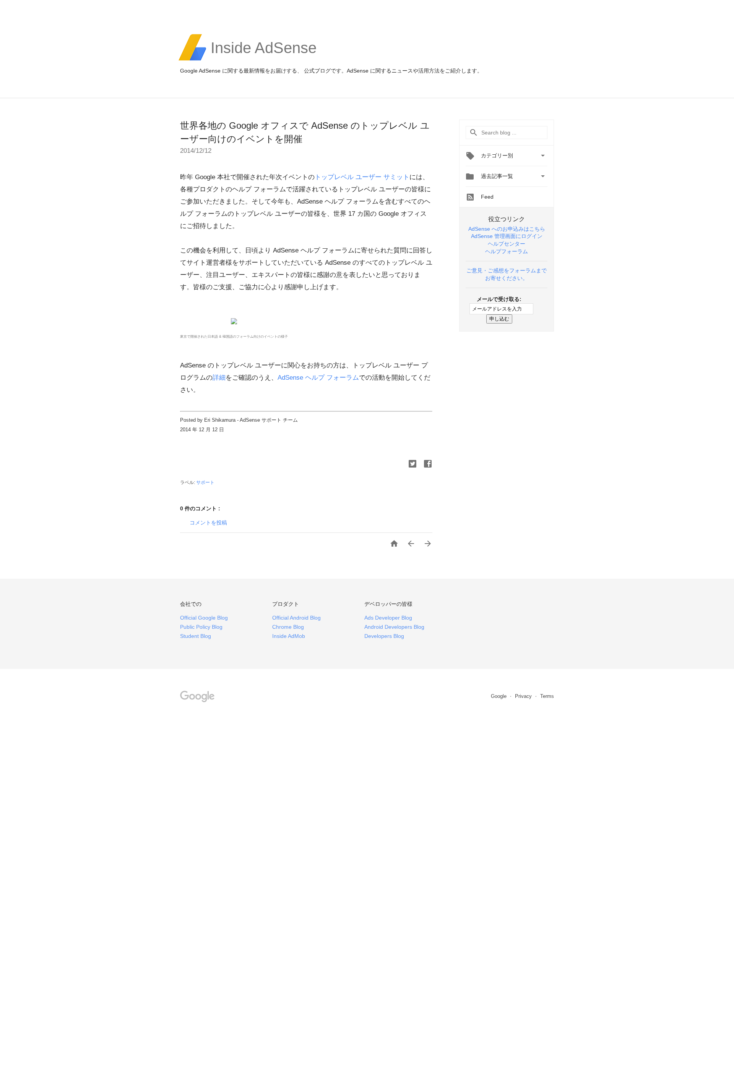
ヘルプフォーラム (506, 251)
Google (499, 696)
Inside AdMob (288, 636)
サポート (205, 482)
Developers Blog (384, 636)
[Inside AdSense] (264, 60)
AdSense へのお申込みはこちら (506, 229)
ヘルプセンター (506, 244)
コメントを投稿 (208, 523)
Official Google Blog (204, 618)
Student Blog (195, 636)
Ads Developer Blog (388, 618)
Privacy (524, 696)
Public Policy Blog (201, 627)
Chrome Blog (288, 627)
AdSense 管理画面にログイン (506, 236)
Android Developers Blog (394, 627)
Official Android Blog (296, 618)
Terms (547, 696)
